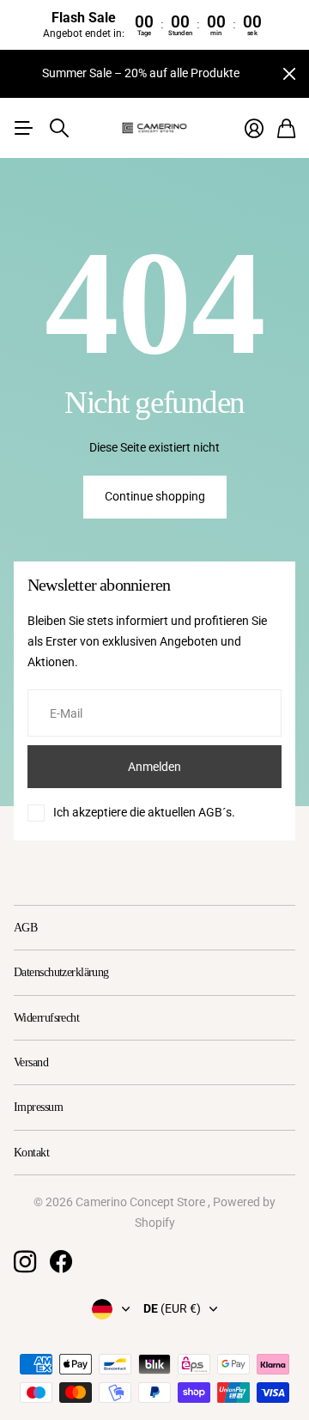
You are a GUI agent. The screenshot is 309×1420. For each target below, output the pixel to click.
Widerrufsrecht (46, 1017)
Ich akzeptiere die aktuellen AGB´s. (144, 812)
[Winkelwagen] (286, 128)
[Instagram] (25, 1262)
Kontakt (31, 1152)
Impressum (38, 1107)
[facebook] (61, 1262)
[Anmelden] (254, 128)
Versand (31, 1062)
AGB (25, 927)
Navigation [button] (23, 128)
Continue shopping (155, 496)
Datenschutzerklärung (61, 972)
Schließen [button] (289, 74)
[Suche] (59, 128)
